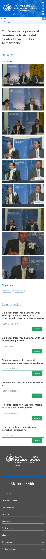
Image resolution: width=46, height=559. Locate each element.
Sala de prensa (8, 507)
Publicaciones (7, 528)
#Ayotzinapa (7, 291)
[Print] (12, 55)
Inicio (8, 22)
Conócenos (6, 493)
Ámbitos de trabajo (9, 549)
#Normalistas (19, 291)
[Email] (8, 55)
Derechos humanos (10, 500)
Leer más (37, 329)
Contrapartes (7, 542)
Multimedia (6, 521)
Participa (5, 514)
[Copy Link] (4, 55)
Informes (5, 535)
